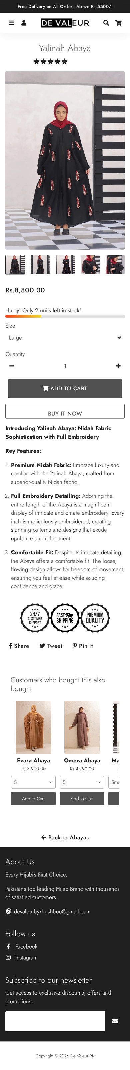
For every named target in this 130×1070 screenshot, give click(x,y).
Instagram (26, 957)
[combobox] (33, 782)
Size (10, 326)
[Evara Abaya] (33, 727)
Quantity (15, 354)
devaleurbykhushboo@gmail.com (51, 911)
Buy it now (65, 414)
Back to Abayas (67, 837)
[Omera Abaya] (82, 727)
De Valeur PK (82, 1056)
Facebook (25, 947)
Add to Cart (33, 798)
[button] (51, 61)
